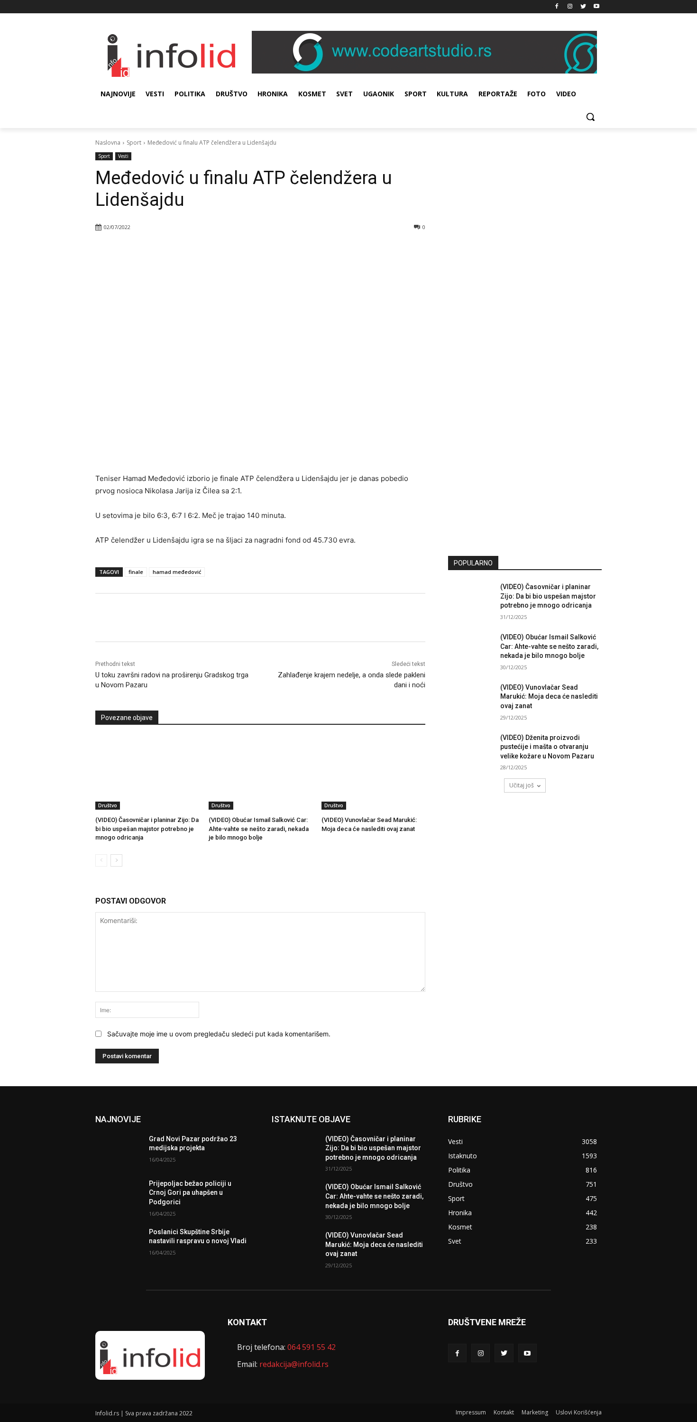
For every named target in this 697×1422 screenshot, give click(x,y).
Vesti (123, 156)
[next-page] (116, 860)
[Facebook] (556, 6)
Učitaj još (521, 785)
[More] (231, 251)
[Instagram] (570, 6)
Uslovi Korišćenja (579, 1412)
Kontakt (504, 1412)
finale (135, 571)
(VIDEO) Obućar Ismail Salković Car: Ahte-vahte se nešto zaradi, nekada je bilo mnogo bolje (259, 828)
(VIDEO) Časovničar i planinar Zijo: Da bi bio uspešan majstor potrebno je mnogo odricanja (147, 828)
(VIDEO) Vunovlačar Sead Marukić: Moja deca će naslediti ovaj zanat (549, 696)
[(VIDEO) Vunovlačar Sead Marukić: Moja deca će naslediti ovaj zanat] (373, 773)
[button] (590, 116)
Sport (134, 143)
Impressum (471, 1412)
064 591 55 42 (311, 1347)
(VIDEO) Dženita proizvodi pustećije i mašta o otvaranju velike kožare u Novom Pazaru (547, 747)
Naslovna (107, 143)
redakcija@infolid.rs (294, 1364)
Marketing (535, 1412)
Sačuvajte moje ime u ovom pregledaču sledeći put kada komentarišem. (218, 1034)
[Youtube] (596, 6)
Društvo (107, 805)
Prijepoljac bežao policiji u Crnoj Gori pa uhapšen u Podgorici (190, 1193)
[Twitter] (583, 6)
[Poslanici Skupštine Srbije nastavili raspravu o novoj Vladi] (118, 1244)
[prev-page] (101, 860)
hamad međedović (177, 571)
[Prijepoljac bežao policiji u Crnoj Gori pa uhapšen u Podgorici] (118, 1195)
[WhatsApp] (208, 251)
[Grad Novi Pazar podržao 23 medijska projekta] (118, 1151)
